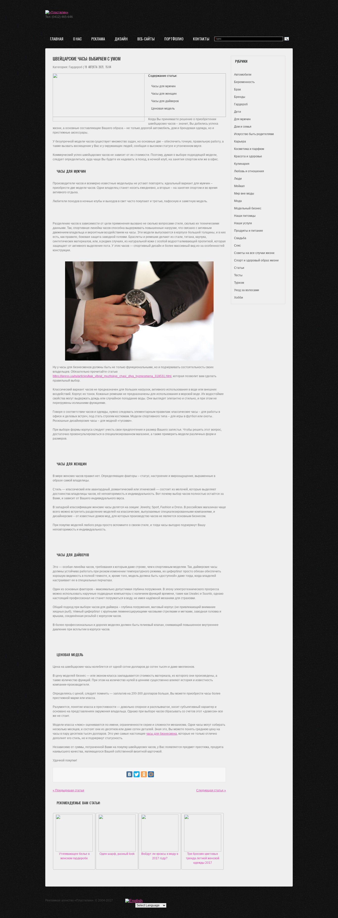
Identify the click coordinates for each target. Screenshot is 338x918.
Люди (238, 178)
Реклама (98, 38)
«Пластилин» (84, 900)
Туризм (239, 282)
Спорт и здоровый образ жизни (256, 260)
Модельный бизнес (247, 208)
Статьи (239, 268)
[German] (148, 900)
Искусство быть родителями (254, 134)
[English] (134, 900)
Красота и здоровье (248, 156)
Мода (238, 201)
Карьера (240, 141)
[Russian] (160, 900)
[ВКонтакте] (129, 774)
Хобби (238, 297)
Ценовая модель (163, 108)
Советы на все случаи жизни (254, 253)
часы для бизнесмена (161, 733)
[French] (144, 900)
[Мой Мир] (151, 774)
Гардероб (241, 104)
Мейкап (239, 186)
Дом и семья (242, 126)
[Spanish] (164, 900)
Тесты (238, 275)
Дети (237, 111)
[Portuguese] (156, 900)
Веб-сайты (146, 38)
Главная (56, 38)
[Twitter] (137, 774)
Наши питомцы (245, 216)
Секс (237, 245)
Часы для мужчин (163, 86)
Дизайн (121, 38)
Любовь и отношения (249, 171)
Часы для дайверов (165, 101)
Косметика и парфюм (249, 149)
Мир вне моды (244, 193)
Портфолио (173, 38)
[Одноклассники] (144, 774)
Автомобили (242, 74)
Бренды (239, 97)
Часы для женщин (164, 93)
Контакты (201, 38)
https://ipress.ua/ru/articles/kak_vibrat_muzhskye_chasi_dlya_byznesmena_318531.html (112, 376)
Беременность (244, 82)
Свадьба (240, 238)
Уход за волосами (246, 290)
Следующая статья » (211, 790)
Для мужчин (242, 119)
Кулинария (241, 164)
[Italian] (152, 900)
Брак (237, 89)
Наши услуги (243, 223)
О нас (77, 38)
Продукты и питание (248, 230)
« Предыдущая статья (68, 790)
